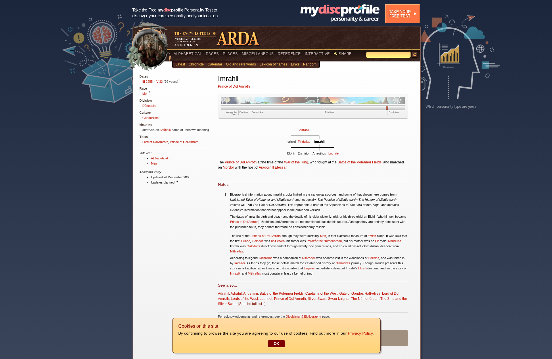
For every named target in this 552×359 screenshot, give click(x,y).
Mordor (228, 167)
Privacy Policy (360, 333)
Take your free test (400, 13)
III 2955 (147, 81)
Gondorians (150, 117)
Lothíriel (333, 153)
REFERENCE (289, 54)
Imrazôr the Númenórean (324, 241)
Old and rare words (241, 64)
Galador (257, 241)
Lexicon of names (273, 64)
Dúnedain (149, 105)
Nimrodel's (343, 263)
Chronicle (196, 64)
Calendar (215, 64)
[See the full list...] (251, 304)
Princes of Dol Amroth (265, 236)
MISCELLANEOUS (258, 54)
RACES (212, 54)
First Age (243, 112)
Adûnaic (165, 130)
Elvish (372, 236)
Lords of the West (244, 299)
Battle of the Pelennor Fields (360, 162)
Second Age (257, 112)
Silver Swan (317, 299)
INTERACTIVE (317, 54)
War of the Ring (296, 162)
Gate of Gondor (351, 294)
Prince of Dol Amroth (184, 142)
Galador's (253, 246)
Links (295, 64)
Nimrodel (308, 258)
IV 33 (159, 81)
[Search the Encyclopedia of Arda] (414, 55)
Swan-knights (338, 299)
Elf (377, 241)
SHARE (345, 54)
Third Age (329, 112)
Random (310, 64)
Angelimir (250, 294)
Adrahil (304, 130)
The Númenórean (365, 299)
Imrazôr (239, 263)
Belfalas (373, 258)
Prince (245, 241)
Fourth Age (394, 112)
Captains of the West (321, 294)
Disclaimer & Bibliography (303, 316)
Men (145, 93)
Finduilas (304, 141)
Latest (180, 64)
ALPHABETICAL (188, 54)
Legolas (309, 268)
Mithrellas (394, 241)
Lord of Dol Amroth (155, 142)
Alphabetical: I (160, 158)
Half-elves (372, 294)
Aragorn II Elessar (272, 167)
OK (276, 343)
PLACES (230, 54)
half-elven (278, 241)
